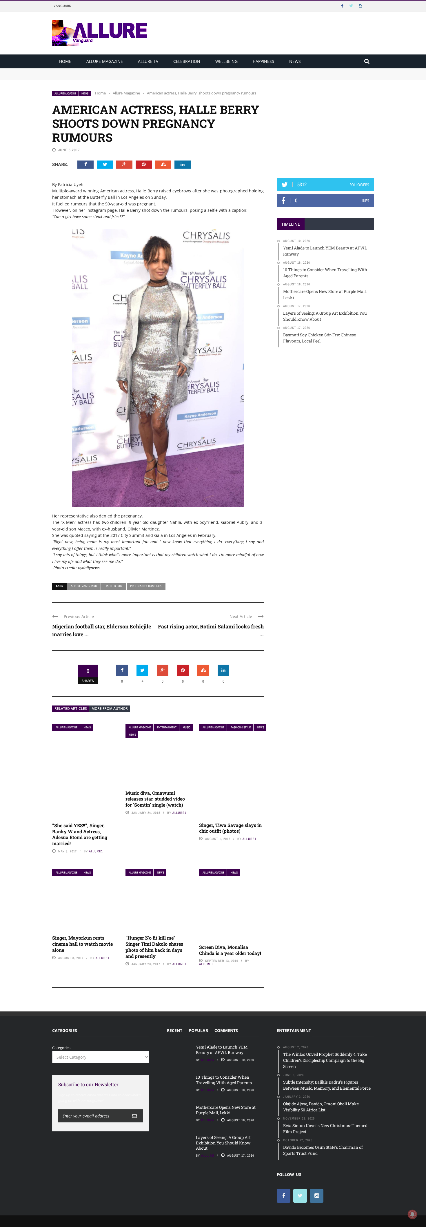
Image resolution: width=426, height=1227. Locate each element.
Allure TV (148, 61)
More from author (110, 708)
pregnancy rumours (146, 586)
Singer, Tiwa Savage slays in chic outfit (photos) (230, 828)
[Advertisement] (325, 126)
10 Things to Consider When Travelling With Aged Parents (104, 76)
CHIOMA (207, 1060)
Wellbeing (226, 61)
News (295, 61)
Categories (61, 1047)
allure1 (96, 851)
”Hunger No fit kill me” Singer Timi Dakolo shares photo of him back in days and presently (154, 947)
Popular (198, 1030)
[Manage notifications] (412, 1214)
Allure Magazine (104, 61)
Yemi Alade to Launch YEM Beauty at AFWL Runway (100, 71)
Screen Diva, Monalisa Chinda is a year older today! (230, 950)
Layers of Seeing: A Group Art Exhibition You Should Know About (223, 1143)
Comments (226, 1030)
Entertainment (166, 727)
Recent (174, 1030)
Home (65, 61)
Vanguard (62, 5)
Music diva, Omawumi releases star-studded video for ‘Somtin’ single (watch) (155, 799)
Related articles (70, 708)
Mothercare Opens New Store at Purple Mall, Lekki (226, 1109)
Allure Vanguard (84, 586)
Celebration (186, 61)
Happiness (263, 61)
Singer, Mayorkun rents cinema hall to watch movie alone (82, 944)
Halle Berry (114, 586)
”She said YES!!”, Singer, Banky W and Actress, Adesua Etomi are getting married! (79, 834)
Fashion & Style (241, 727)
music (186, 727)
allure (207, 1155)
